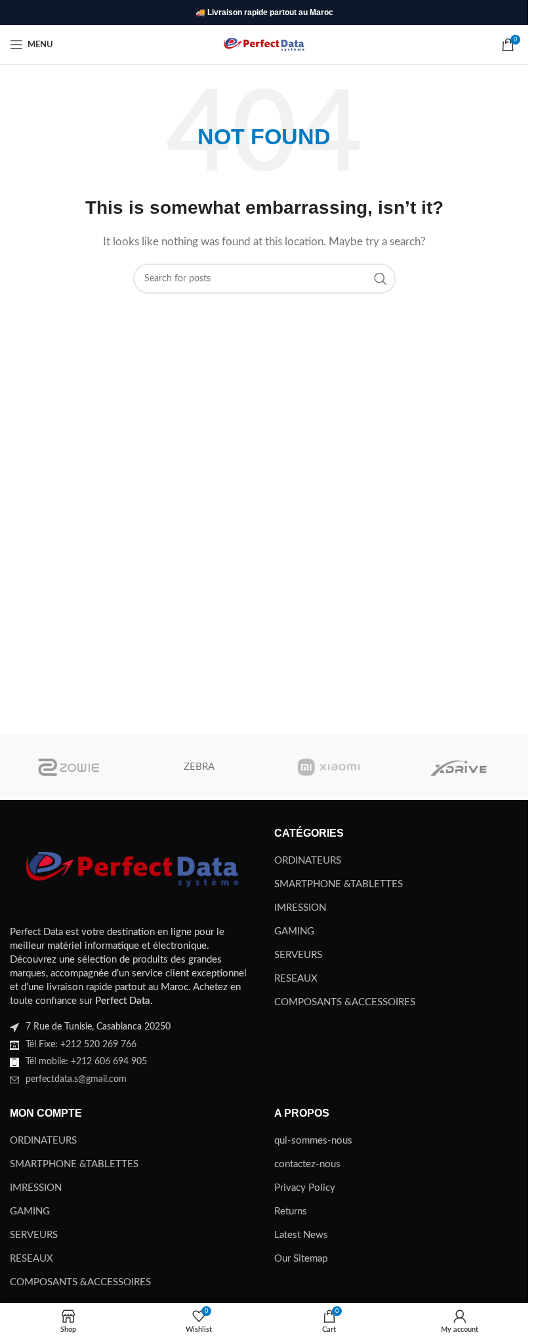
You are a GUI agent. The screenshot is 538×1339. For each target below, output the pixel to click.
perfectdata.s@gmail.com (76, 1079)
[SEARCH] (380, 279)
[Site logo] (264, 44)
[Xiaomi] (328, 767)
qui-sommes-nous (313, 1141)
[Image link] (132, 868)
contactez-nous (307, 1164)
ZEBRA (199, 767)
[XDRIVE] (458, 767)
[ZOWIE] (69, 767)
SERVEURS (298, 955)
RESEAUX (296, 979)
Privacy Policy (304, 1188)
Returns (290, 1211)
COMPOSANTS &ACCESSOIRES (344, 1002)
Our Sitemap (300, 1259)
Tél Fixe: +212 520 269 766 (81, 1044)
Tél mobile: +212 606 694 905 (86, 1061)
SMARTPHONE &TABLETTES (338, 884)
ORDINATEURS (307, 861)
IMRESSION (300, 908)
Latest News (301, 1235)
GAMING (294, 931)
